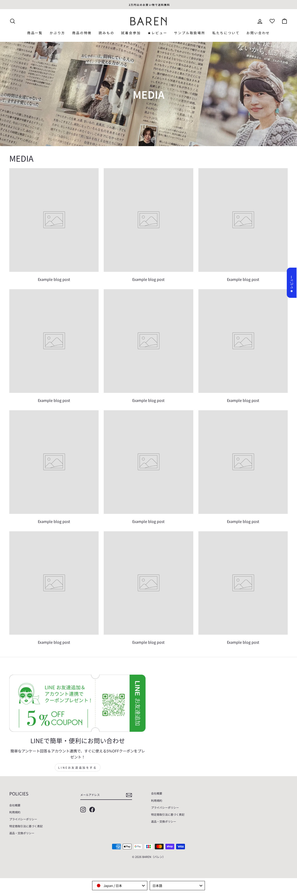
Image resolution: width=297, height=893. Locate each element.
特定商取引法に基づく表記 (26, 826)
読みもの (106, 32)
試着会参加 (131, 32)
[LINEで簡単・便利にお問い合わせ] (77, 703)
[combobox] (119, 885)
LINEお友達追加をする (77, 767)
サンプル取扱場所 (189, 32)
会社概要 (14, 805)
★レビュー (157, 32)
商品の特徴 (82, 32)
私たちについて (226, 32)
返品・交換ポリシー (21, 833)
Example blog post (54, 279)
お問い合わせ (258, 32)
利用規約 (14, 812)
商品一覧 (35, 32)
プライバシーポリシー (23, 819)
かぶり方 (57, 32)
